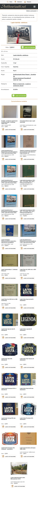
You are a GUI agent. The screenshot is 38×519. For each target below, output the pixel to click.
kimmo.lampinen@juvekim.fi (22, 78)
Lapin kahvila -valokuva (20, 55)
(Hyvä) (17, 59)
